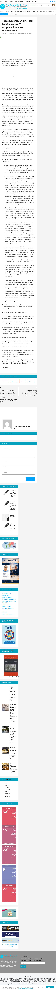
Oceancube (36, 984)
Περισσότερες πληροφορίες (25, 988)
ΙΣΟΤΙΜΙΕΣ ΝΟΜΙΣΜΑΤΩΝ (8, 614)
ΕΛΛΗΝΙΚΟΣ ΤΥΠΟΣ (6, 593)
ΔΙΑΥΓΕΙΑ (4, 612)
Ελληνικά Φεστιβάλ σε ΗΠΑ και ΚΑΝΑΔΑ (9, 602)
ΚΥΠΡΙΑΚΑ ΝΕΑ (5, 595)
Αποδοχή (49, 987)
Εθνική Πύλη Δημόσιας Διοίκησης (8, 609)
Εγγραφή (23, 966)
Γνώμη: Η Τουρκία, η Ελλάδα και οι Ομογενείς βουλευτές (13, 505)
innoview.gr (46, 984)
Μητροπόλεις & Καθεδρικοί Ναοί (6, 605)
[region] (13, 75)
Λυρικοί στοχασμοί (13, 515)
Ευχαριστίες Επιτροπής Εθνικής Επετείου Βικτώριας (29, 392)
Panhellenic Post (13, 33)
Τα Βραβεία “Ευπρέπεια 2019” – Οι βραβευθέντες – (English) (13, 767)
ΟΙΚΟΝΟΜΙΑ (4, 33)
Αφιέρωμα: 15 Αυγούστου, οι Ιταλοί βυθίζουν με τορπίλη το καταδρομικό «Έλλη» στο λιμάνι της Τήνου (13, 713)
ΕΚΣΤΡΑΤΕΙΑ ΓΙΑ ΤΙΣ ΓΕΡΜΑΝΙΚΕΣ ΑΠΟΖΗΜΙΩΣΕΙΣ (9, 598)
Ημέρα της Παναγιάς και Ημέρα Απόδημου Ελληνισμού (13, 527)
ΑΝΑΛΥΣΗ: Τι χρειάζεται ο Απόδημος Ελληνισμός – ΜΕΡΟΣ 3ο (13, 753)
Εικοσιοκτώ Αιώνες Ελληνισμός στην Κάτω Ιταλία (13, 493)
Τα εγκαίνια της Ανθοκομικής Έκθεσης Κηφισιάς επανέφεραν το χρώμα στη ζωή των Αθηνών (13, 734)
